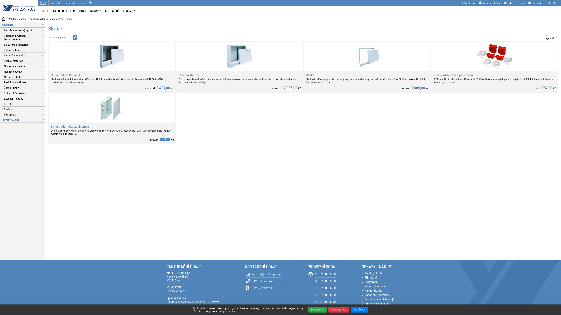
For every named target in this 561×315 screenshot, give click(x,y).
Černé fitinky (11, 87)
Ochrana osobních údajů (379, 299)
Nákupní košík (373, 290)
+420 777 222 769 (262, 288)
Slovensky (56, 2)
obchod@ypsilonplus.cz (267, 274)
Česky (43, 2)
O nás (82, 11)
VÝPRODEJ (10, 114)
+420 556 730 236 (262, 281)
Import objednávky (376, 286)
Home (45, 11)
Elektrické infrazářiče (16, 44)
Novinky (95, 11)
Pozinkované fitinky (15, 82)
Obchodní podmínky (377, 295)
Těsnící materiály (14, 60)
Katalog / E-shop (375, 273)
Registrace (371, 282)
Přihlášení (371, 277)
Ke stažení (112, 11)
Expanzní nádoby (13, 98)
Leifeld (8, 104)
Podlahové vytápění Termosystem (46, 18)
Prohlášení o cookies (377, 303)
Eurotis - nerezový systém (19, 30)
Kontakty (129, 11)
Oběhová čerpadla (14, 93)
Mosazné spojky (13, 71)
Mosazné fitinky (13, 77)
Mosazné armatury (14, 66)
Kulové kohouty (13, 50)
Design (8, 109)
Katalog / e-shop (17, 18)
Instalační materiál (14, 55)
